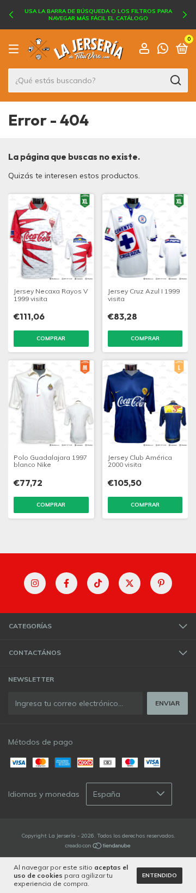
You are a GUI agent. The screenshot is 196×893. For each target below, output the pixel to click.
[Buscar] (175, 80)
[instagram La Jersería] (35, 583)
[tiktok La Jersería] (98, 583)
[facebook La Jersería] (66, 583)
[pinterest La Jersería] (161, 583)
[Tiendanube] (98, 847)
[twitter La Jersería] (129, 583)
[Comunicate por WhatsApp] (163, 49)
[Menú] (15, 49)
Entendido (159, 875)
